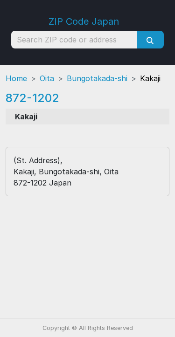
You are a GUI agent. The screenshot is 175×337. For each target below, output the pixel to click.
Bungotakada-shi (97, 78)
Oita (47, 78)
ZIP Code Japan (84, 21)
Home (16, 78)
